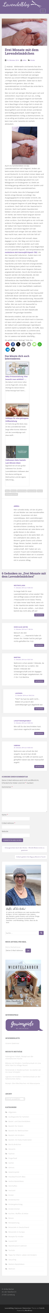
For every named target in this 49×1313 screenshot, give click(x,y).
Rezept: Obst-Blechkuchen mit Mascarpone (22, 1083)
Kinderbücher (14, 1200)
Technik (11, 1250)
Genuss (11, 1167)
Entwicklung (22, 491)
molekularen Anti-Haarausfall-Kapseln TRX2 (21, 252)
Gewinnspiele (13, 1172)
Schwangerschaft (11, 494)
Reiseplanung (13, 1223)
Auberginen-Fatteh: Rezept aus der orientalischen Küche (19, 1057)
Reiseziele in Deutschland (18, 1227)
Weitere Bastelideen (16, 1264)
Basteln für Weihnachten (18, 1130)
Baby (7, 491)
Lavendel (19, 693)
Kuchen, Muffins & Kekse (18, 1213)
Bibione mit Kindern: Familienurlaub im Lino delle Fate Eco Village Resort (23, 1064)
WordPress (28, 1310)
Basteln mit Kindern (16, 1135)
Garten (11, 1163)
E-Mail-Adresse (8, 823)
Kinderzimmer (14, 1209)
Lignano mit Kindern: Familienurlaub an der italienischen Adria (22, 1078)
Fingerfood (12, 1158)
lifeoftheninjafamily (22, 721)
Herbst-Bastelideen (16, 1181)
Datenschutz (26, 1308)
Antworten (39, 615)
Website (5, 831)
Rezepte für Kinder (16, 1236)
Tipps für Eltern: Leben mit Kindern (22, 1255)
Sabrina (17, 745)
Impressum (18, 1308)
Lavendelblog (9, 1308)
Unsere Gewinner (12, 1043)
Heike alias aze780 (21, 627)
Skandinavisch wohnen (17, 1246)
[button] (7, 344)
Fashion (11, 1154)
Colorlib (41, 1308)
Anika (24, 60)
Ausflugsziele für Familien (18, 1117)
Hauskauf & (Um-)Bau (16, 1177)
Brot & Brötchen (14, 1144)
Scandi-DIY (12, 1241)
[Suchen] (41, 933)
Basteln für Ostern (15, 1126)
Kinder (32, 60)
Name (5, 815)
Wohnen (11, 1269)
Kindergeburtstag (15, 1204)
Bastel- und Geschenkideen (19, 1121)
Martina (17, 657)
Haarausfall (32, 491)
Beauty (13, 491)
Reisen (11, 1218)
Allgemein (12, 1112)
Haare (40, 491)
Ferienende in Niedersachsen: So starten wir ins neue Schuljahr (23, 1071)
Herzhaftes (12, 1186)
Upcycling (12, 1259)
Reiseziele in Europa (16, 1232)
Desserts (11, 1149)
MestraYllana (19, 585)
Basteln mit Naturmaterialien (20, 1140)
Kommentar (7, 787)
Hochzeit (11, 1190)
